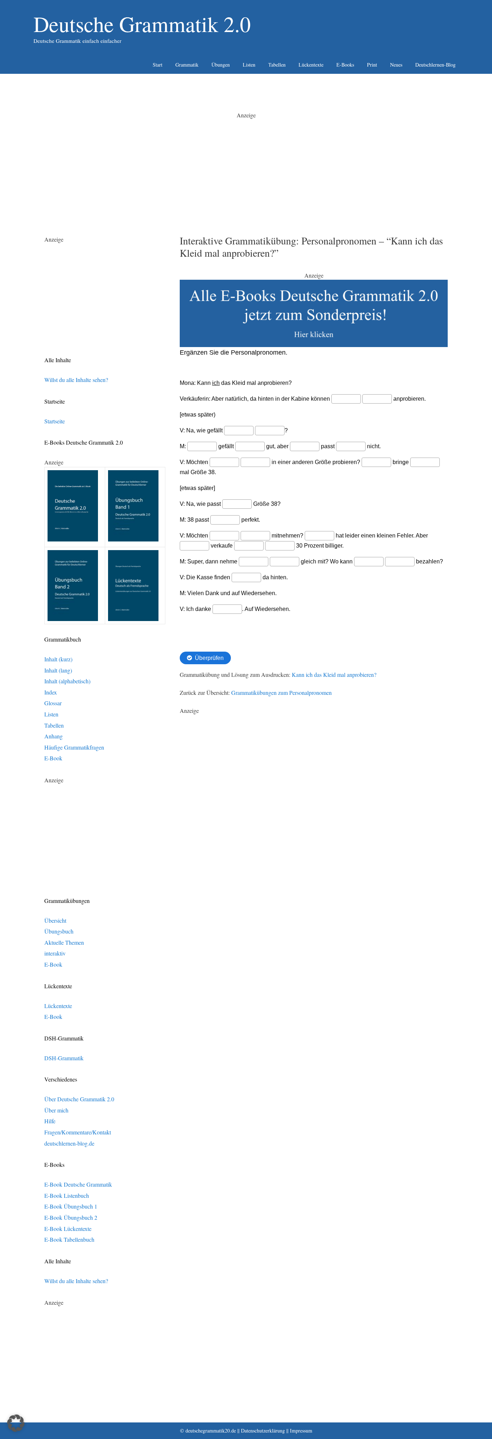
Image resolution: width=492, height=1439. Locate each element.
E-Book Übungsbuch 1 (70, 1206)
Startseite (54, 421)
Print (372, 64)
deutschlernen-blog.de (69, 1143)
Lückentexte (311, 64)
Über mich (56, 1110)
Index (50, 692)
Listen (249, 64)
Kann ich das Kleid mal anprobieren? (334, 674)
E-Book (53, 758)
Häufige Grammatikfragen (74, 747)
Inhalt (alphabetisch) (67, 681)
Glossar (53, 703)
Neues (396, 64)
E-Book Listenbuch (66, 1195)
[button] (16, 1423)
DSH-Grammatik (64, 1058)
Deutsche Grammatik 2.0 (142, 23)
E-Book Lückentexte (67, 1228)
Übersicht (55, 920)
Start (157, 64)
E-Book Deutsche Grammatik (78, 1184)
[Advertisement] (246, 170)
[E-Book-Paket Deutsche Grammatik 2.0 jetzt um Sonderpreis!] (314, 344)
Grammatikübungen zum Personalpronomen (281, 692)
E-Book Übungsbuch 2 (70, 1217)
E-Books (345, 64)
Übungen (220, 64)
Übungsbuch (58, 931)
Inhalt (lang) (58, 670)
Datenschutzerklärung (263, 1430)
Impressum (301, 1430)
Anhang (53, 736)
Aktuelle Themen (64, 942)
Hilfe (49, 1121)
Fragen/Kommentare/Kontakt (77, 1132)
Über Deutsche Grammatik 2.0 (79, 1099)
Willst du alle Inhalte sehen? (76, 379)
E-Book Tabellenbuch (69, 1239)
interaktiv (55, 953)
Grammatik (186, 64)
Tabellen (277, 64)
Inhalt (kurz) (58, 659)
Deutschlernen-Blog (435, 64)
